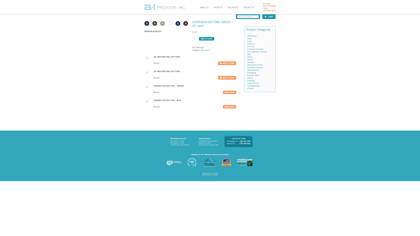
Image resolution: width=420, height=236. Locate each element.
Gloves (250, 59)
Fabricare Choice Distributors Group (245, 162)
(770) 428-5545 (203, 145)
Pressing (251, 80)
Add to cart (207, 39)
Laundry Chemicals (255, 67)
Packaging (252, 72)
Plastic (250, 78)
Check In (251, 44)
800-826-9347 (185, 145)
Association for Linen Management (174, 162)
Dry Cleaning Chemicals (257, 51)
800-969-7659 (214, 145)
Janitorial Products (255, 65)
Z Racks (251, 88)
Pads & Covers (253, 75)
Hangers (251, 62)
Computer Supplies (255, 49)
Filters (250, 57)
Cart (270, 16)
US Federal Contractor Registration (226, 162)
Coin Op (251, 46)
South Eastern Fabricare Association (192, 162)
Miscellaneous (253, 70)
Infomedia (215, 175)
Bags (250, 38)
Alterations (205, 50)
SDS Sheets (233, 7)
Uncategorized (254, 86)
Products (218, 7)
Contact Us (248, 7)
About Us (204, 7)
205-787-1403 (269, 5)
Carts (250, 41)
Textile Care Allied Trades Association (209, 162)
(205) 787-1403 (174, 145)
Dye (249, 54)
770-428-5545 (269, 10)
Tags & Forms (253, 83)
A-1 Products (164, 7)
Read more (229, 92)
